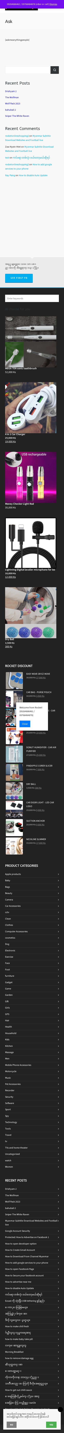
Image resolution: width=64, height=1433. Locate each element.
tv (6, 1141)
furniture (9, 976)
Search (55, 70)
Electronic (10, 950)
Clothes (9, 925)
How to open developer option (21, 1243)
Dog (7, 944)
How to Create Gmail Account (20, 1250)
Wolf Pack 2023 (12, 103)
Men (7, 1058)
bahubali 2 (10, 109)
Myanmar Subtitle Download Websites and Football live (31, 1222)
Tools (8, 1128)
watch (8, 1160)
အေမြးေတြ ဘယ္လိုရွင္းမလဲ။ (20, 1402)
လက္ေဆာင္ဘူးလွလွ (15, 1345)
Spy (7, 1116)
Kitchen (9, 1046)
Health (8, 1026)
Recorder (9, 1090)
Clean (8, 918)
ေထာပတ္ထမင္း (13, 1371)
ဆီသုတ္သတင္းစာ (13, 1364)
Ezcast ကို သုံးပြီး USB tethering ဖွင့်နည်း (25, 1300)
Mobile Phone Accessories (18, 1065)
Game (8, 988)
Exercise (9, 956)
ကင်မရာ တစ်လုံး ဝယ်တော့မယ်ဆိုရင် (31, 157)
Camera (9, 899)
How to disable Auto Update (33, 175)
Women (9, 1166)
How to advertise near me (18, 1281)
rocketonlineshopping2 (17, 135)
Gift (7, 1001)
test (7, 157)
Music (8, 1077)
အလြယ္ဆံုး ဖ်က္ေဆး (16, 1313)
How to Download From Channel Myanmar (27, 1256)
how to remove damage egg (19, 1358)
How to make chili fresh (17, 1326)
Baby (7, 880)
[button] (54, 298)
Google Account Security (17, 1231)
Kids (7, 1039)
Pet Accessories (13, 1084)
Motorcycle (10, 1071)
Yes (51, 1424)
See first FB (19, 278)
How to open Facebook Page (19, 1269)
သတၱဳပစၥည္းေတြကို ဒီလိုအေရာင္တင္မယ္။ (26, 1383)
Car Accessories (13, 906)
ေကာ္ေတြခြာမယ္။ (16, 1307)
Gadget (8, 982)
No (11, 1424)
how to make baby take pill (19, 1339)
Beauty (8, 893)
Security (9, 1096)
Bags (7, 887)
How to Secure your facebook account (24, 1275)
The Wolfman (12, 97)
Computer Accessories (16, 931)
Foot (7, 969)
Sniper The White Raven (17, 116)
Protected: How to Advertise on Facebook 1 (27, 1237)
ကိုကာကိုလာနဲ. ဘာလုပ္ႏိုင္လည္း (22, 1377)
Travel (8, 1135)
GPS (7, 1014)
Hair (7, 1020)
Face (7, 963)
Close (25, 724)
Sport (8, 1109)
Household (10, 1033)
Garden (9, 995)
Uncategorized (12, 1154)
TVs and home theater (16, 1147)
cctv (7, 912)
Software (9, 1103)
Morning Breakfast (14, 1352)
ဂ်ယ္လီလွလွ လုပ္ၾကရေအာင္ (18, 1332)
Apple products (13, 874)
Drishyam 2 (11, 91)
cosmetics (10, 937)
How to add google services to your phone (26, 1262)
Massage (9, 1052)
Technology (11, 1122)
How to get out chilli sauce (18, 1390)
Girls (7, 1007)
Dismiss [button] (53, 4)
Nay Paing (10, 175)
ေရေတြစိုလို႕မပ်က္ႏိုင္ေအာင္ (22, 1396)
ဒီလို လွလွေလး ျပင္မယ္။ (17, 1320)
